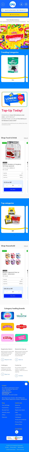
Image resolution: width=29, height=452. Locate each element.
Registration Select (20, 410)
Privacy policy (13, 447)
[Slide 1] (12, 47)
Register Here (8, 359)
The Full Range (5, 405)
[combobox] (14, 10)
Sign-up (21, 359)
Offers (3, 414)
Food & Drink (5, 407)
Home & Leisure (6, 412)
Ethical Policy (18, 424)
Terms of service (20, 449)
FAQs (16, 412)
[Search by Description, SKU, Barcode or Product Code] (2, 10)
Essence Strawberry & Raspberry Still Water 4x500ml (12, 165)
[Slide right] (17, 84)
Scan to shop (15, 14)
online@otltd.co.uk (6, 392)
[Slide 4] (16, 47)
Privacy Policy (18, 422)
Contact (21, 375)
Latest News (18, 414)
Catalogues (18, 417)
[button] (3, 4)
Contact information (10, 449)
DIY (13, 231)
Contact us (18, 407)
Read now (7, 374)
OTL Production (13, 445)
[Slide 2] (13, 47)
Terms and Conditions (20, 419)
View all (26, 138)
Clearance (4, 417)
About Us (17, 405)
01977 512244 (5, 393)
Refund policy (21, 447)
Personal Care (5, 410)
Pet (13, 80)
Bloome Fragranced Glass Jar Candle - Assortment (11, 273)
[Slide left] (11, 84)
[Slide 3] (15, 47)
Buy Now (13, 189)
